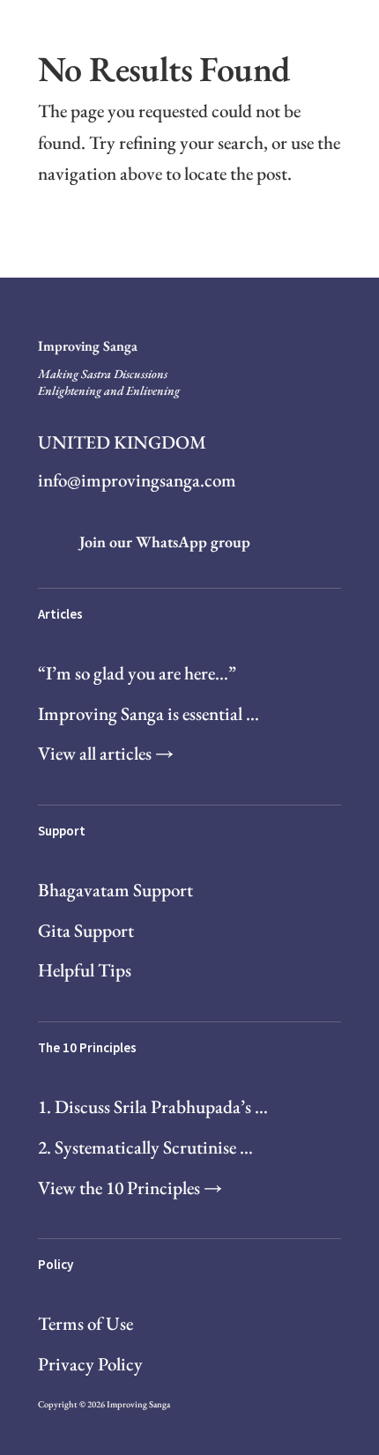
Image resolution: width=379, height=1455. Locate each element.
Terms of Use (85, 1323)
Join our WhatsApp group (164, 541)
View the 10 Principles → (130, 1187)
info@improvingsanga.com (137, 480)
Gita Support (86, 930)
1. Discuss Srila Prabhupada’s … (153, 1106)
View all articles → (106, 753)
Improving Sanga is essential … (148, 713)
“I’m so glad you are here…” (137, 673)
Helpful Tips (84, 970)
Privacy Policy (90, 1364)
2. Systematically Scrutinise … (145, 1147)
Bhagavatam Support (115, 890)
